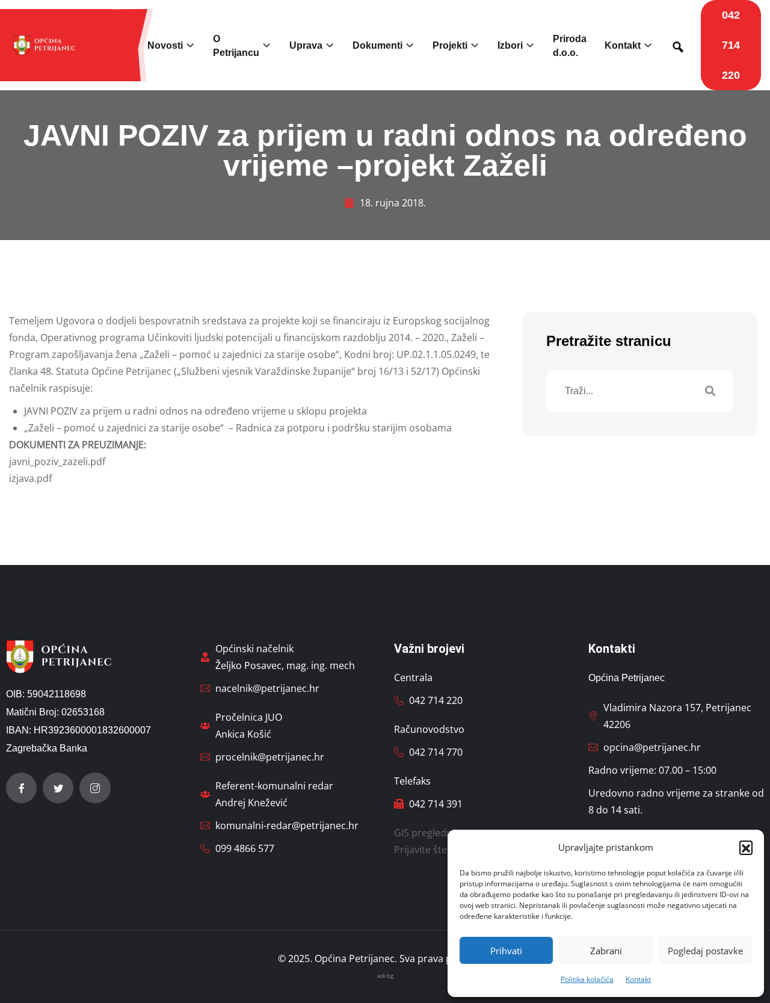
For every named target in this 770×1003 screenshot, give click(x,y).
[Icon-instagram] (94, 788)
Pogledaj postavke (705, 951)
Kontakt (638, 979)
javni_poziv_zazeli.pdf (57, 461)
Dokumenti (377, 45)
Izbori (510, 45)
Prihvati (506, 951)
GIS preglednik (427, 832)
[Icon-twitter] (58, 788)
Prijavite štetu (425, 849)
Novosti (165, 45)
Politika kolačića (587, 979)
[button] (746, 847)
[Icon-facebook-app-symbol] (21, 788)
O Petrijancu (236, 46)
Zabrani (606, 951)
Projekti (450, 45)
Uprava (305, 45)
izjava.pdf (30, 478)
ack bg (385, 976)
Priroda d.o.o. (570, 46)
